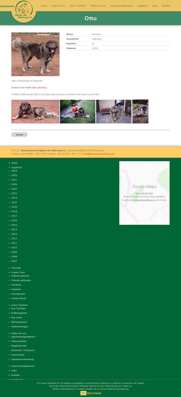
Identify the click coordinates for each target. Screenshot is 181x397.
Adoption (16, 289)
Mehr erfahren (94, 393)
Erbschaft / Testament (23, 350)
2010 (14, 247)
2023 (14, 193)
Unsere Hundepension (121, 5)
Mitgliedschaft (18, 345)
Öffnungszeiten (19, 322)
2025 (14, 202)
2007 (14, 261)
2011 (14, 243)
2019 (14, 170)
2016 (14, 220)
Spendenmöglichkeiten (23, 336)
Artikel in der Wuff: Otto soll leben (29, 87)
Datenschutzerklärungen (144, 199)
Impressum (17, 379)
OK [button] (83, 393)
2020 (14, 175)
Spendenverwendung (22, 359)
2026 (14, 184)
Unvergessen (18, 293)
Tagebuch (142, 5)
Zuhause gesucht (20, 275)
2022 (14, 188)
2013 (14, 234)
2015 (14, 224)
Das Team (16, 317)
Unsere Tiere (58, 5)
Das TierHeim (18, 308)
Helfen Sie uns (97, 5)
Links (154, 5)
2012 (14, 238)
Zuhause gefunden (21, 280)
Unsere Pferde (18, 298)
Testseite (16, 267)
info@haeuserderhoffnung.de (99, 153)
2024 (14, 197)
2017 (14, 215)
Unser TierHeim (78, 5)
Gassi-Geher (18, 354)
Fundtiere (16, 284)
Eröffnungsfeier (19, 313)
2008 (14, 256)
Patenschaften (19, 341)
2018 (14, 211)
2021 (14, 179)
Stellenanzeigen (19, 326)
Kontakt (166, 5)
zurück (19, 134)
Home (44, 5)
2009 (14, 252)
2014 (14, 229)
